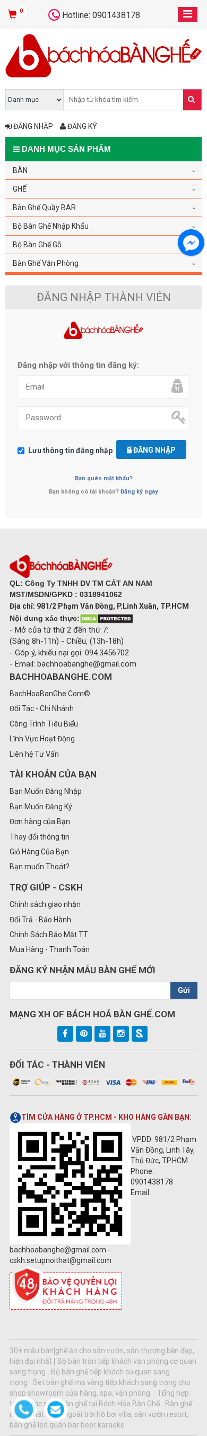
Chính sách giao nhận (45, 904)
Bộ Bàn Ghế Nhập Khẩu (51, 226)
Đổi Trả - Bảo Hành (40, 919)
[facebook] (65, 1034)
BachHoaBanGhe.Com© (50, 693)
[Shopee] (140, 1034)
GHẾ (20, 189)
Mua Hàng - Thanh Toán (50, 949)
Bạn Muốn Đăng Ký (41, 806)
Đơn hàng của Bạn (40, 821)
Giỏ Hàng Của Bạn (39, 851)
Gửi (184, 990)
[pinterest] (84, 1034)
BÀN (20, 170)
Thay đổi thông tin (40, 837)
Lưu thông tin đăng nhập (70, 450)
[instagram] (121, 1034)
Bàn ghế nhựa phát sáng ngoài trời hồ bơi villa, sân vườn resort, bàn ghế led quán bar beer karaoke (101, 1414)
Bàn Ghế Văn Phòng (46, 263)
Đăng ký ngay (139, 491)
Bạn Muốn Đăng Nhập (46, 791)
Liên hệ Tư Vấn (34, 754)
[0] (13, 14)
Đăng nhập (32, 126)
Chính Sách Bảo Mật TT (49, 934)
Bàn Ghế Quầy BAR (44, 207)
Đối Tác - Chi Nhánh (42, 708)
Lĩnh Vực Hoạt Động (42, 738)
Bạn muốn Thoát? (40, 866)
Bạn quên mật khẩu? (104, 478)
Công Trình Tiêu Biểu (44, 724)
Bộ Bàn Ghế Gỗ (37, 244)
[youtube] (102, 1034)
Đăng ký (81, 126)
